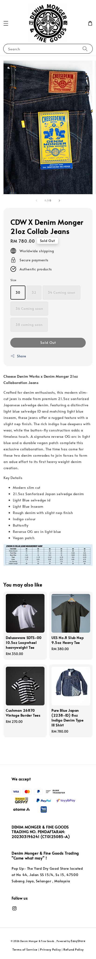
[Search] (85, 48)
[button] (6, 23)
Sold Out (48, 342)
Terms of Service (25, 949)
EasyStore (78, 941)
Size (13, 280)
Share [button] (21, 356)
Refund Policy (73, 949)
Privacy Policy (50, 949)
